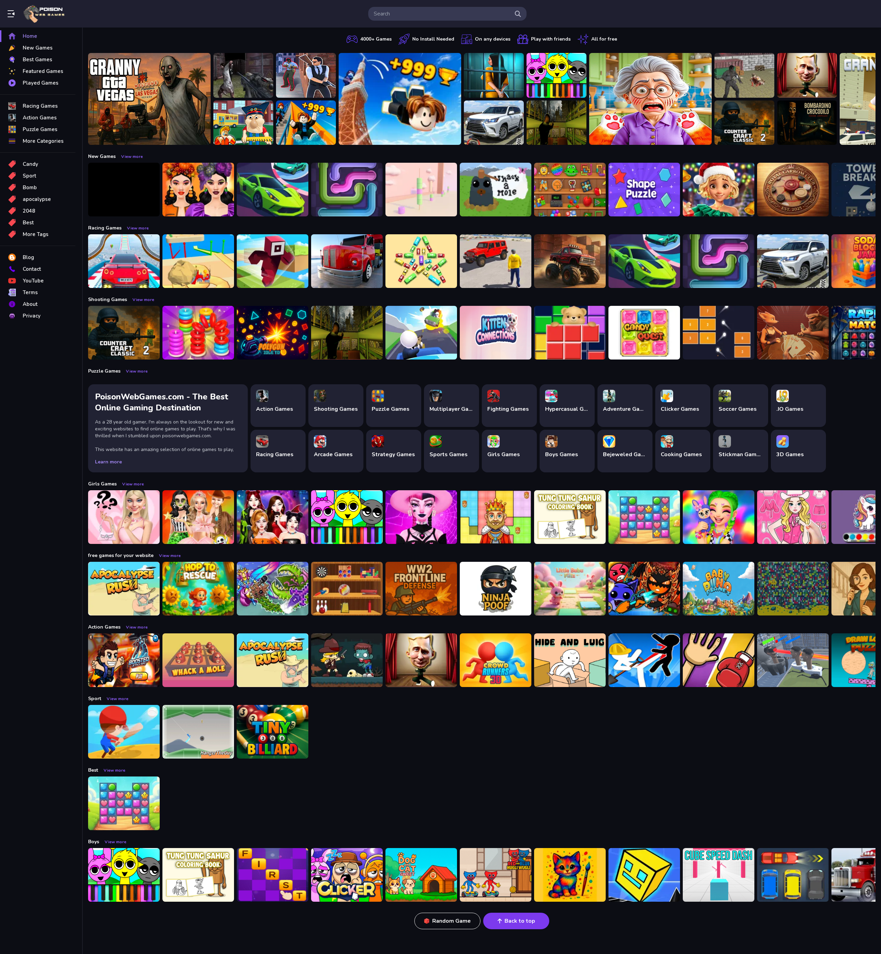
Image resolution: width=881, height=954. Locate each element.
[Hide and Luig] (570, 660)
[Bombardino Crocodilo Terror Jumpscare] (807, 122)
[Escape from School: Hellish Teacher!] (243, 122)
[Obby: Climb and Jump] (400, 99)
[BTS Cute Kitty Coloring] (570, 875)
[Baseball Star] (124, 732)
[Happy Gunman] (421, 333)
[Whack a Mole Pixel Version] (495, 189)
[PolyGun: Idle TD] (272, 333)
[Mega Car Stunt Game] (124, 261)
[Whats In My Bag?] (124, 517)
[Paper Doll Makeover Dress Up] (793, 517)
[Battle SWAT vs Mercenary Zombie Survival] (243, 75)
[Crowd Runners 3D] (495, 660)
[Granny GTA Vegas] (149, 99)
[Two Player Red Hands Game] (718, 660)
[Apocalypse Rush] (124, 588)
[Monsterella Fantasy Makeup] (421, 517)
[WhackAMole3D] (198, 660)
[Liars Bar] (793, 333)
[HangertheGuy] (198, 732)
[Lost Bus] (556, 122)
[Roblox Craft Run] (272, 261)
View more (132, 156)
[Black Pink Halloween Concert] (272, 517)
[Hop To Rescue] (198, 588)
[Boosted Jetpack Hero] (124, 660)
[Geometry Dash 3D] (644, 875)
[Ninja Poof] (495, 588)
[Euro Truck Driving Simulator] (347, 261)
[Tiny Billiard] (272, 732)
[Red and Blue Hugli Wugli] (495, 875)
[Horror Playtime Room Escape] (494, 75)
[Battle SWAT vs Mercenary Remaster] (744, 75)
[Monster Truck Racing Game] (570, 261)
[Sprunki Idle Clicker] (347, 875)
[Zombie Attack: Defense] (347, 660)
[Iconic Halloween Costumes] (198, 517)
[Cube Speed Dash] (718, 875)
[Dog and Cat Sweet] (421, 875)
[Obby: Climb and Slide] (306, 122)
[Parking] (793, 875)
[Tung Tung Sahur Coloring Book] (570, 517)
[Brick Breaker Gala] (718, 333)
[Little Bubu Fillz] (570, 588)
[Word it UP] (272, 875)
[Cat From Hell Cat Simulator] (650, 99)
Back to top (520, 921)
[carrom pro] (793, 189)
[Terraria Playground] (272, 588)
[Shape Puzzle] (644, 189)
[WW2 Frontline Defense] (421, 588)
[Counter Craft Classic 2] (744, 122)
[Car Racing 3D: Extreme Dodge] (272, 189)
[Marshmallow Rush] (421, 189)
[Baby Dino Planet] (718, 588)
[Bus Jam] (421, 261)
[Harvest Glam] (198, 189)
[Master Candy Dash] (644, 517)
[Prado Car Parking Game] (494, 122)
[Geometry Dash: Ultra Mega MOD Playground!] (644, 588)
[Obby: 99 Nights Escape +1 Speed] (124, 189)
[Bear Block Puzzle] (570, 333)
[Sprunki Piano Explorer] (556, 75)
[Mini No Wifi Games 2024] (347, 588)
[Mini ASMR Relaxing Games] (570, 189)
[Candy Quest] (644, 333)
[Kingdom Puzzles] (495, 517)
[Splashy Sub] (793, 588)
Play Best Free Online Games (44, 14)
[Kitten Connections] (495, 333)
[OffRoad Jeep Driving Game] (495, 261)
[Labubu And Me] (718, 517)
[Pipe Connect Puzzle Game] (347, 189)
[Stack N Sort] (198, 333)
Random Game (451, 921)
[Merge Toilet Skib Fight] (793, 660)
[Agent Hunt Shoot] (306, 75)
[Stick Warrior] (644, 660)
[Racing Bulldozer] (198, 261)
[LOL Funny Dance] (807, 75)
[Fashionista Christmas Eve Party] (718, 189)
